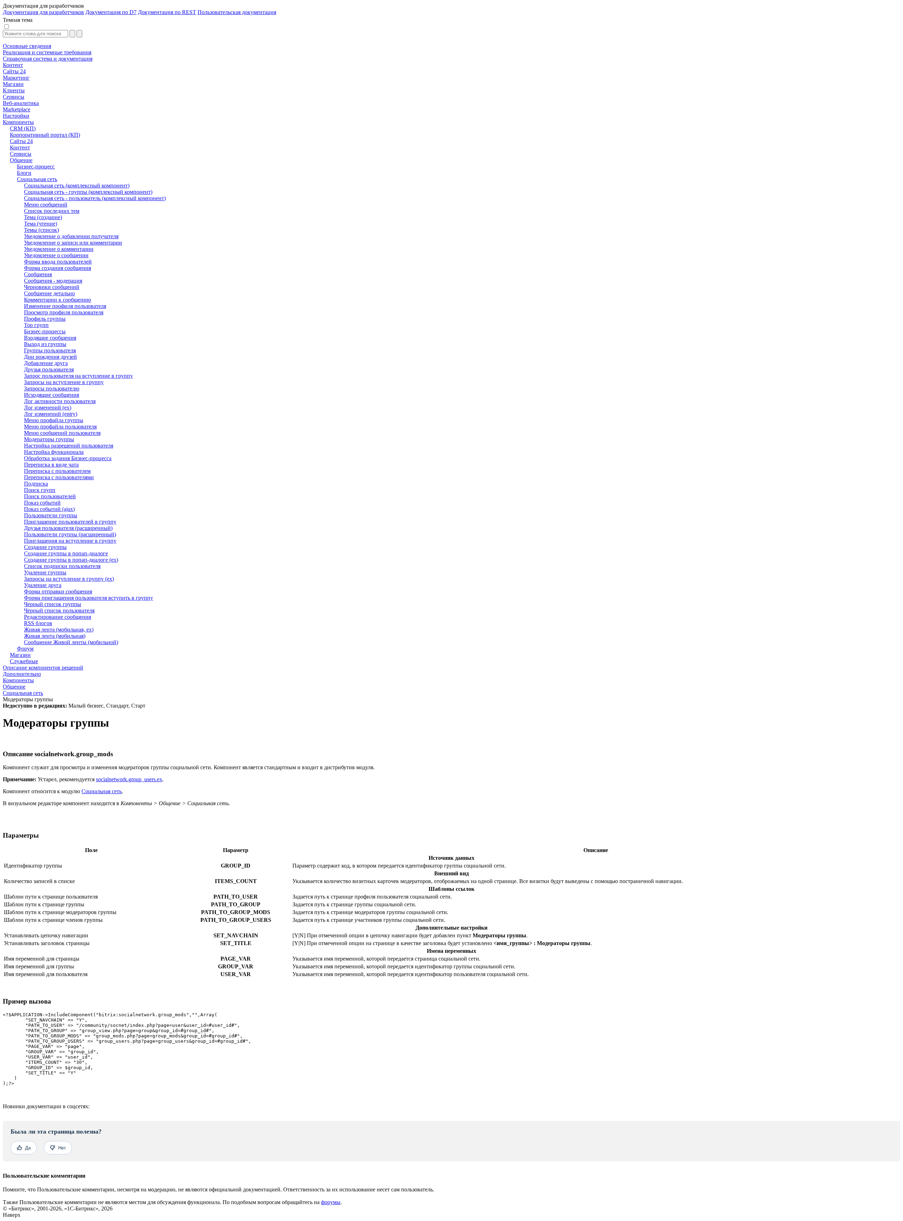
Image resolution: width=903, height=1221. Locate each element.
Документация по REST (167, 12)
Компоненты (18, 680)
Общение (14, 687)
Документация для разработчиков (43, 12)
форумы (330, 1202)
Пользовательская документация (237, 12)
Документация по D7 (111, 12)
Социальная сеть (23, 693)
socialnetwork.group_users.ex (129, 779)
